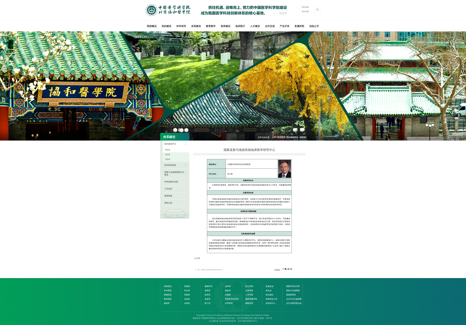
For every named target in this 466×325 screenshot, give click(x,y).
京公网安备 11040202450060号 (222, 321)
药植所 (187, 295)
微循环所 (208, 286)
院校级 (167, 159)
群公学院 (249, 286)
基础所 (167, 303)
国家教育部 (291, 295)
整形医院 (168, 299)
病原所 (207, 290)
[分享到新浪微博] (288, 269)
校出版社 (270, 295)
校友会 (269, 290)
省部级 (167, 154)
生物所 (228, 295)
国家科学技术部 (293, 286)
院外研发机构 (170, 165)
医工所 (207, 303)
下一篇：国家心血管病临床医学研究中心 (209, 270)
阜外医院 (168, 290)
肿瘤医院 (168, 295)
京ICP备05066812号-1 (247, 321)
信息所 (187, 299)
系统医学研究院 (232, 299)
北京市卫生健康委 (294, 299)
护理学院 (229, 303)
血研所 (207, 295)
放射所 (207, 299)
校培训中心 (270, 303)
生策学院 (249, 290)
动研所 (187, 303)
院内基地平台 (292, 137)
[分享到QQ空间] (291, 269)
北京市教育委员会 (294, 303)
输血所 (228, 290)
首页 (274, 137)
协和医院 (168, 286)
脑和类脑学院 (251, 299)
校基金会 (270, 286)
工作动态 (168, 189)
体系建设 (281, 137)
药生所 (187, 290)
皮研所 (228, 286)
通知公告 (168, 203)
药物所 (187, 286)
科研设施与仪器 (171, 182)
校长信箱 (305, 11)
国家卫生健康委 (293, 290)
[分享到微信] (285, 269)
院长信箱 (305, 7)
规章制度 (168, 196)
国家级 (303, 137)
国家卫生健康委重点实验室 (174, 173)
